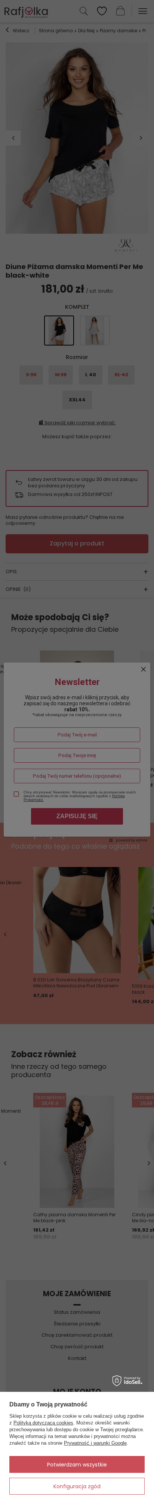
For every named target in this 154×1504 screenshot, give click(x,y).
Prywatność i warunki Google (95, 1443)
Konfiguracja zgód (77, 1486)
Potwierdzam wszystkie (77, 1464)
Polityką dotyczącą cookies (43, 1423)
